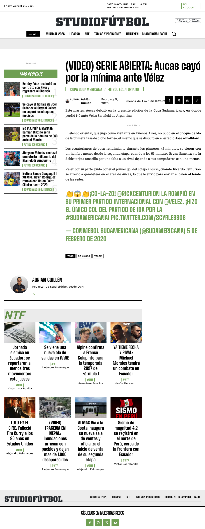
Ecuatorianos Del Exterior (38, 96)
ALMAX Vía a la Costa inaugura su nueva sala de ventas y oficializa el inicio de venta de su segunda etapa (90, 441)
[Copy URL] (197, 100)
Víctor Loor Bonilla (20, 388)
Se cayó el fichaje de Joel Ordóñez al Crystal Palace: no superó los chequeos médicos (39, 110)
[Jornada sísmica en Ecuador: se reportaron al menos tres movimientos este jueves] (19, 334)
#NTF (19, 385)
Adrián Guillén (86, 101)
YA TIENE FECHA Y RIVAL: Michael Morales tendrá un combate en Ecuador (126, 360)
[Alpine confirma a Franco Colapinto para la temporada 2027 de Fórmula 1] (90, 334)
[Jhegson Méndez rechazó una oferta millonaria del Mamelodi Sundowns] (12, 158)
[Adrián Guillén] (67, 101)
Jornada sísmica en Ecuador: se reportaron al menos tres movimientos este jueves (19, 363)
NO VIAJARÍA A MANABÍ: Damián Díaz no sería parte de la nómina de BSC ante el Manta (39, 134)
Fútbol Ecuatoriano (34, 144)
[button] (174, 34)
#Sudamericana (86, 217)
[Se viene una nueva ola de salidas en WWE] (55, 334)
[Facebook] (169, 100)
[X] (179, 100)
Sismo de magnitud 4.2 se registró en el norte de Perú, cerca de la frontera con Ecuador (126, 438)
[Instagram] (98, 522)
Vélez (98, 256)
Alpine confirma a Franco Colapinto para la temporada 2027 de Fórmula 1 (90, 360)
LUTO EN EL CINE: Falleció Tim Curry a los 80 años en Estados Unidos (19, 433)
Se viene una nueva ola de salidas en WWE (55, 353)
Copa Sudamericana (86, 89)
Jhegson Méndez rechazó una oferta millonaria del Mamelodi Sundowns (39, 156)
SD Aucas (84, 256)
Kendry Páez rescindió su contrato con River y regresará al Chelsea (39, 87)
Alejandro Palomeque (55, 367)
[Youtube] (115, 522)
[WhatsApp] (188, 100)
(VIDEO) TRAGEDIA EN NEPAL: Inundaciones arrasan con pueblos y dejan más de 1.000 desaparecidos (55, 441)
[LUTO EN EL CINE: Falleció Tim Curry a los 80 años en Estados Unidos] (19, 409)
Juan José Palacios (90, 383)
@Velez (173, 201)
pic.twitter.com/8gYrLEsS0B (148, 217)
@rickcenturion (138, 193)
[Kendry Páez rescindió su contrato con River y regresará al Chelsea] (12, 89)
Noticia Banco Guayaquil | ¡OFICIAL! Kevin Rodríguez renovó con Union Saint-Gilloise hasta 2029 (39, 179)
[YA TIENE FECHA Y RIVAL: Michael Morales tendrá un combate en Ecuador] (126, 334)
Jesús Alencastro (126, 383)
